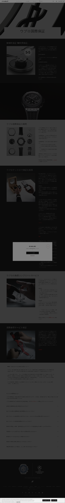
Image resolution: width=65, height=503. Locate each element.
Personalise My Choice (46, 500)
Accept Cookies (54, 500)
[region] (32, 500)
